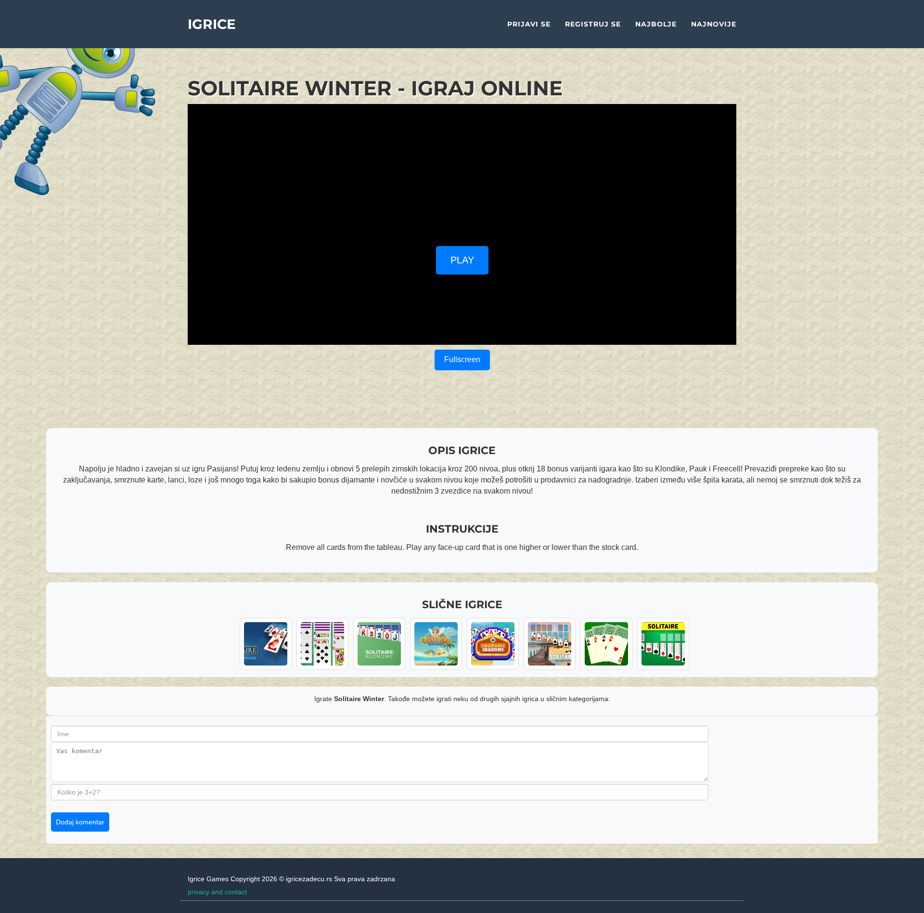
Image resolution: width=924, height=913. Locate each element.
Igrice (212, 24)
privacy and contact (217, 892)
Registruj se (593, 24)
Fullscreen (462, 359)
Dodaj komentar (80, 822)
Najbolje (656, 24)
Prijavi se (529, 24)
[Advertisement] (462, 171)
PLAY (462, 260)
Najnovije (713, 24)
